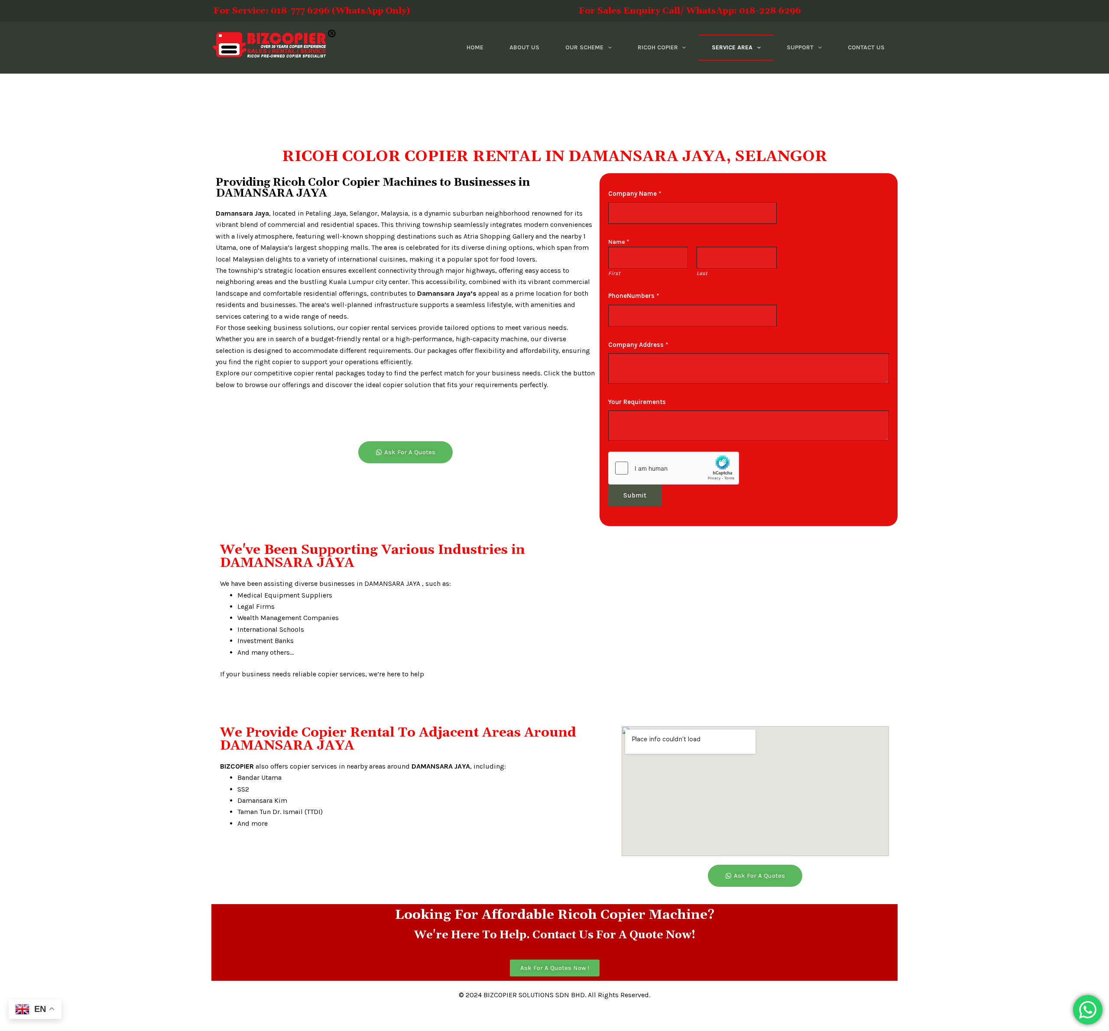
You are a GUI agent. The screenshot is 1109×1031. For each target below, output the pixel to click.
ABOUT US (524, 47)
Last (702, 273)
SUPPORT (800, 47)
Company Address (638, 345)
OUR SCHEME (584, 47)
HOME (475, 47)
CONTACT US (866, 47)
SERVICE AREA (732, 47)
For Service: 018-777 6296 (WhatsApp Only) (345, 10)
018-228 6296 (770, 10)
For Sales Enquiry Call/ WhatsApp (606, 10)
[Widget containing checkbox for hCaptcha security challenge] (673, 468)
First (614, 273)
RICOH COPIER (658, 47)
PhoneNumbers (633, 296)
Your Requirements (637, 402)
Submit (634, 495)
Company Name (635, 193)
